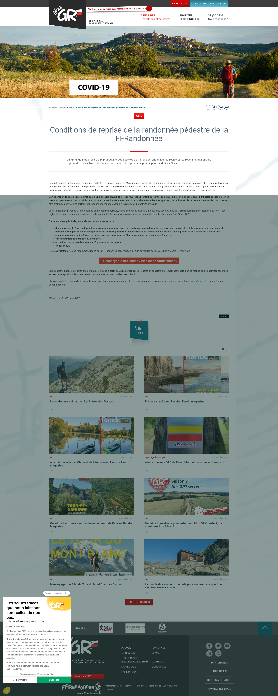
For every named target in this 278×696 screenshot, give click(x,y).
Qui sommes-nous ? (219, 680)
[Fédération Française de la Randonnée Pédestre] (81, 688)
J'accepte (54, 679)
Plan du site (139, 686)
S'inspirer (62, 107)
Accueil (52, 107)
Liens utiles (220, 671)
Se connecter (218, 3)
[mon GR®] (81, 645)
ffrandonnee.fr (198, 281)
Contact (109, 689)
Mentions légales (153, 686)
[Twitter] (218, 646)
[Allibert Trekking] (156, 628)
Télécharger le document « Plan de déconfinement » (139, 261)
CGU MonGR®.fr (170, 686)
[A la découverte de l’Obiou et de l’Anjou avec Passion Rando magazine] (91, 435)
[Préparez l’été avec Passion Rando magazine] (186, 374)
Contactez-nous (219, 688)
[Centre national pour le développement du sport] (100, 628)
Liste (227, 349)
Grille (223, 349)
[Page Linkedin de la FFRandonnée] (209, 653)
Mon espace (128, 666)
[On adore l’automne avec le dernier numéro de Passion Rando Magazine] (91, 496)
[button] (7, 690)
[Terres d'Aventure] (129, 628)
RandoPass (158, 647)
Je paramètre (20, 679)
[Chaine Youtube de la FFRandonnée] (227, 646)
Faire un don (180, 3)
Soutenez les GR (81, 676)
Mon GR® (67, 15)
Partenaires (219, 662)
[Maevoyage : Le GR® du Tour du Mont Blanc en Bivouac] (91, 557)
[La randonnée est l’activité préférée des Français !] (91, 374)
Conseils (157, 661)
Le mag (156, 652)
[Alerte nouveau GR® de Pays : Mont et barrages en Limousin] (186, 435)
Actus (71, 107)
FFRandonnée (126, 686)
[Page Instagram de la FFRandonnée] (218, 653)
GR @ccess (128, 652)
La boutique (198, 3)
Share (52, 410)
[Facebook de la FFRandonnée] (209, 646)
